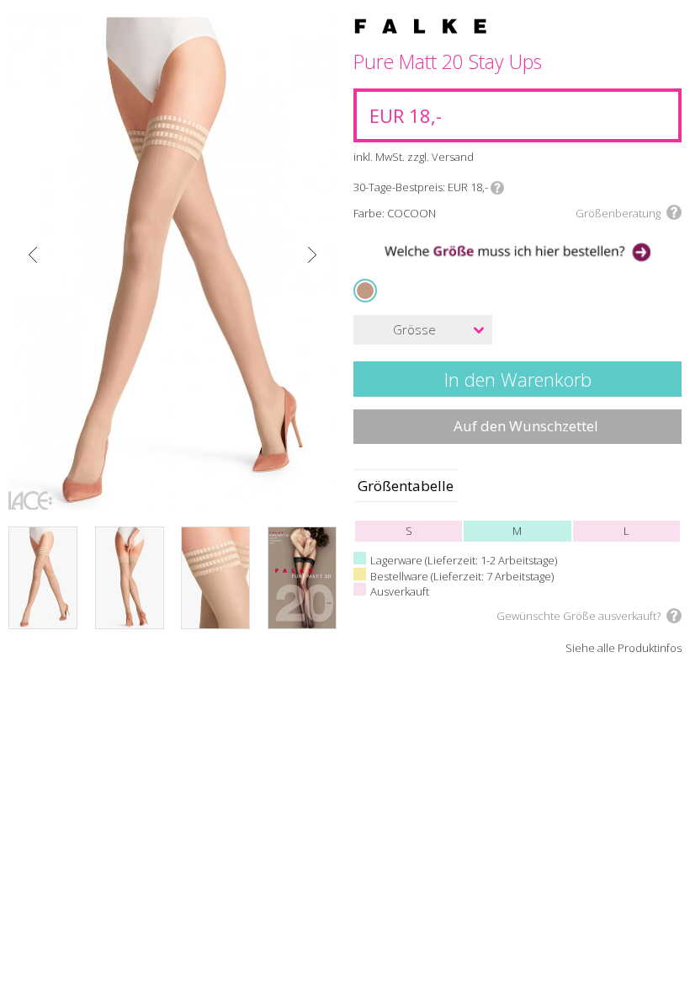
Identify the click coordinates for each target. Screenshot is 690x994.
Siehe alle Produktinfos (623, 648)
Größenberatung (618, 213)
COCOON (366, 290)
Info (497, 188)
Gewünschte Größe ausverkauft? (578, 615)
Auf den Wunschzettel (526, 426)
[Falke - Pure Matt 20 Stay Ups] (172, 263)
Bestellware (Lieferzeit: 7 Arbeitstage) (462, 576)
